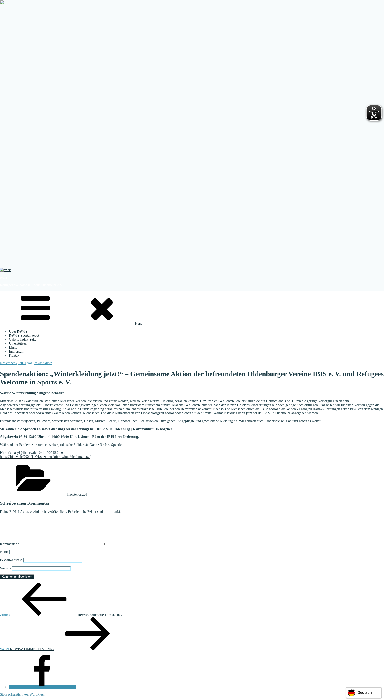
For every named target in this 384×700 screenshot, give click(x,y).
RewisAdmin (43, 363)
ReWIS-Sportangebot (24, 335)
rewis (4, 277)
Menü (138, 323)
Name (4, 552)
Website (5, 568)
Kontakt (14, 355)
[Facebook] (42, 687)
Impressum (16, 351)
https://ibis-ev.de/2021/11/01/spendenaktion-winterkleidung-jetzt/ (45, 457)
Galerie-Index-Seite (22, 339)
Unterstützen (18, 343)
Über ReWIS (18, 331)
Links (13, 347)
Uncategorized (77, 494)
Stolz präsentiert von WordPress (22, 694)
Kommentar (9, 544)
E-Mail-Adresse (11, 560)
